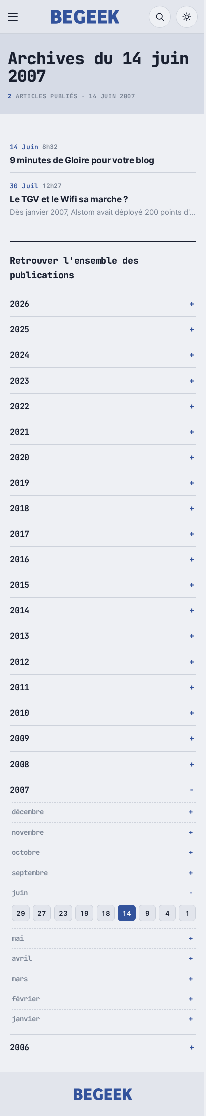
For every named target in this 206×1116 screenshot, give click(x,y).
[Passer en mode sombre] (187, 17)
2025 (20, 329)
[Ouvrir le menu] (15, 17)
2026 (20, 303)
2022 (20, 406)
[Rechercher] (160, 17)
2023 (20, 380)
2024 (20, 354)
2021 (20, 431)
